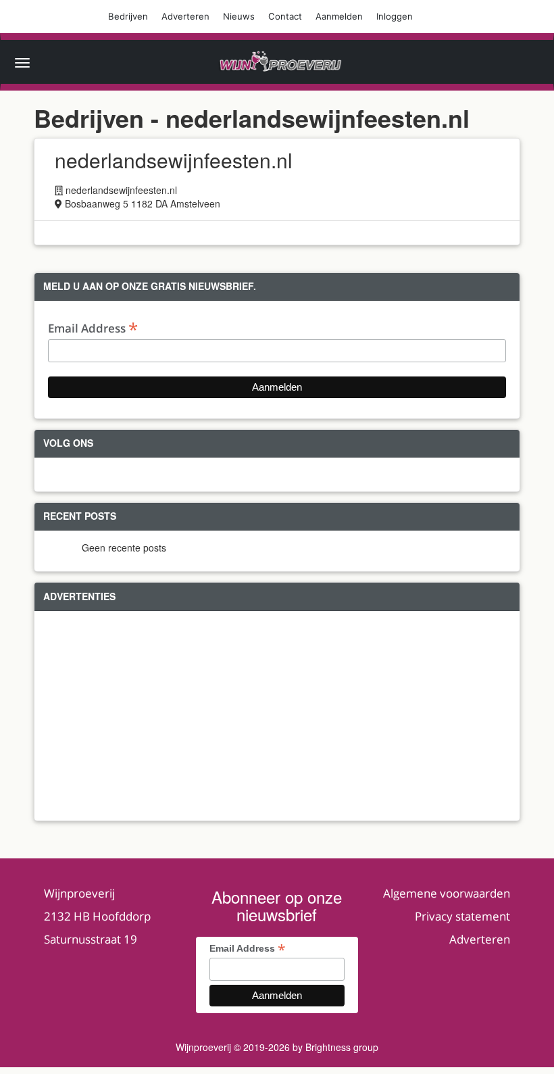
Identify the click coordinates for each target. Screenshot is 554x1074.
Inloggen (394, 16)
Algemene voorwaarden (446, 893)
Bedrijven (128, 16)
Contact (285, 16)
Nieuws (239, 16)
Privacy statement (462, 916)
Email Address (93, 327)
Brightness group (341, 1047)
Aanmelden (339, 16)
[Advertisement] (277, 715)
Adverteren (185, 16)
